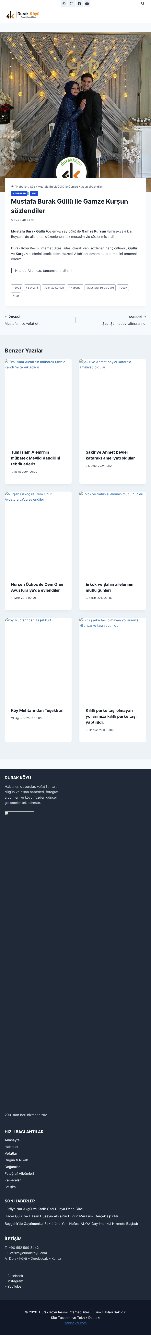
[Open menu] (142, 15)
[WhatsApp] (64, 3)
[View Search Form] (142, 3)
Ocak (123, 287)
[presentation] (38, 401)
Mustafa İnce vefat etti (22, 320)
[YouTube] (87, 3)
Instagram (15, 1281)
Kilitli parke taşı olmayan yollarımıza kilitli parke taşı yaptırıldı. (111, 716)
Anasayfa (12, 1140)
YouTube (14, 1286)
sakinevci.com (75, 1323)
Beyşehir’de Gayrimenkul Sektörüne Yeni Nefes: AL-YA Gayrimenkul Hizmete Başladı (71, 1224)
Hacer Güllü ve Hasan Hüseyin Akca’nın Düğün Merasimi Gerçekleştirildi (61, 1216)
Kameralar (13, 1180)
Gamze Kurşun (54, 287)
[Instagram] (71, 3)
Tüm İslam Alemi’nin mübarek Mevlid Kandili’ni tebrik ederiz (35, 458)
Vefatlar (11, 1153)
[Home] (12, 186)
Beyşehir (32, 287)
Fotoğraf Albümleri (19, 1173)
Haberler (19, 193)
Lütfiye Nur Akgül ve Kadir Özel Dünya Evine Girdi (44, 1209)
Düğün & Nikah (16, 1160)
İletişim (10, 1187)
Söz (34, 193)
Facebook (15, 1276)
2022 (17, 287)
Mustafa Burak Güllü (100, 287)
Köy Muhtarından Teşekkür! (37, 710)
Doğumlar (12, 1167)
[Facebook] (79, 3)
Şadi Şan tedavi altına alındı (124, 320)
